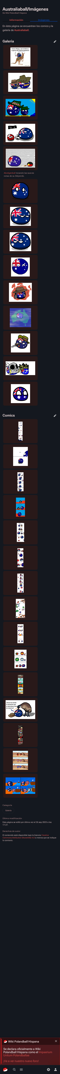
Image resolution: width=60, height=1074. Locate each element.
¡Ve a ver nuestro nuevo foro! (21, 1061)
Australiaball (21, 30)
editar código (55, 41)
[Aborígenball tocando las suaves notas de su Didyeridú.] (20, 158)
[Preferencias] (48, 1069)
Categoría (7, 805)
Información (16, 20)
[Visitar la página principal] (5, 1069)
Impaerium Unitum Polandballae (27, 1054)
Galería (8, 810)
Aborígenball (10, 173)
